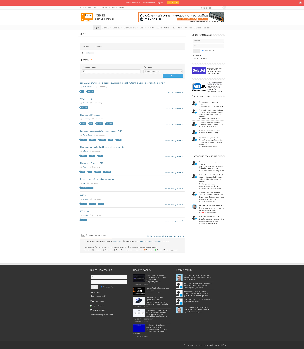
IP (82, 91)
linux (119, 139)
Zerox (202, 212)
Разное (206, 28)
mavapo (203, 146)
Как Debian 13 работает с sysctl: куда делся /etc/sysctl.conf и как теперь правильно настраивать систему (150, 329)
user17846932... (88, 87)
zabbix (98, 171)
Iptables (83, 155)
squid (101, 155)
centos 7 (93, 139)
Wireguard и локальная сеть (209, 131)
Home (84, 34)
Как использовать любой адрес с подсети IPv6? (101, 131)
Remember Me (209, 51)
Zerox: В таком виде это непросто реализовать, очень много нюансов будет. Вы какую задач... (196, 310)
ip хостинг (84, 107)
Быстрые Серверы (214, 82)
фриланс (99, 123)
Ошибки (197, 28)
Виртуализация (130, 28)
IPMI (83, 171)
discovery (107, 171)
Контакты (113, 8)
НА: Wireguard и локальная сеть (211, 205)
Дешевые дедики (213, 68)
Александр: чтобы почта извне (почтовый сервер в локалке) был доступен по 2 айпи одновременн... (196, 294)
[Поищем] (224, 7)
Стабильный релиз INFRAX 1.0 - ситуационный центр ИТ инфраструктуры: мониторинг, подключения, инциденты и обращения (151, 314)
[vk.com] (207, 7)
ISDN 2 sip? (85, 211)
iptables (93, 203)
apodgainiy (86, 119)
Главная (82, 8)
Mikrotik (151, 28)
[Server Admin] (98, 17)
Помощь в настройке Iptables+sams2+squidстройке (102, 147)
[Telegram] (210, 7)
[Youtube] (204, 7)
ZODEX (85, 103)
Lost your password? (200, 58)
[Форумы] (83, 53)
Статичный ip (86, 99)
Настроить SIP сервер (90, 115)
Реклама (103, 8)
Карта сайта (93, 8)
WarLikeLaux (87, 135)
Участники (98, 46)
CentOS (84, 139)
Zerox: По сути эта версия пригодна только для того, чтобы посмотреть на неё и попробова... (197, 277)
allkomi (85, 151)
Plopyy (85, 167)
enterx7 (85, 215)
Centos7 (102, 139)
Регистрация (197, 55)
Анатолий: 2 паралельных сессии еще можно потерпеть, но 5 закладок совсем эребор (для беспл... (197, 285)
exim (101, 203)
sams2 (92, 155)
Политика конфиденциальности (101, 315)
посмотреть (173, 3)
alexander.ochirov (206, 106)
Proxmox (90, 91)
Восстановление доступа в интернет (154, 241)
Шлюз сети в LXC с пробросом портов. (97, 179)
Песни (121, 8)
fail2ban (83, 195)
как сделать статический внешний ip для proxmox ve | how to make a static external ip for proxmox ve (123, 83)
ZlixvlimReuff (205, 118)
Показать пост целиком (172, 92)
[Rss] (201, 7)
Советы (188, 28)
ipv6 (111, 139)
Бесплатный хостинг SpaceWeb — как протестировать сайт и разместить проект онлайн (157, 301)
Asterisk (167, 28)
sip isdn (84, 219)
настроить (109, 123)
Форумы (86, 46)
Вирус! (180, 28)
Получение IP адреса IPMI (91, 163)
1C (174, 28)
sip (91, 123)
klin (84, 183)
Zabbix (159, 28)
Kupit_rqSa (117, 241)
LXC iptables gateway (87, 187)
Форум (96, 28)
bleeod (203, 127)
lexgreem (204, 133)
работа (83, 123)
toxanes (85, 199)
